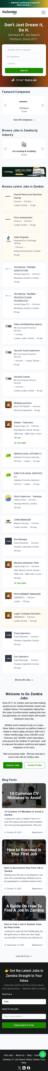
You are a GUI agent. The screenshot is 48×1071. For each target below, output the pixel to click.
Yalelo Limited (20, 500)
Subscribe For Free (24, 1025)
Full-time (27, 201)
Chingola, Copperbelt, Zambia (26, 547)
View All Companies (23, 120)
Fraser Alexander (21, 543)
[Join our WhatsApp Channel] (42, 1054)
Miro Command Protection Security (25, 329)
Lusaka (27, 461)
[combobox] (24, 56)
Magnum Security (21, 523)
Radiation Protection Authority (26, 457)
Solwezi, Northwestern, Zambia (27, 251)
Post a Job (31, 80)
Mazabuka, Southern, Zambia (26, 278)
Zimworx (17, 201)
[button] (43, 149)
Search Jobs (12, 765)
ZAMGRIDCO (19, 598)
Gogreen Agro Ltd (21, 426)
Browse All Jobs (23, 680)
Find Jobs (8, 1055)
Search (24, 70)
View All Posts (23, 956)
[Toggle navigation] (43, 12)
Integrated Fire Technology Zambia (25, 242)
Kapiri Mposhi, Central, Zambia (26, 430)
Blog (29, 1055)
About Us (20, 1055)
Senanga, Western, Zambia (25, 504)
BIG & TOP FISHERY (22, 406)
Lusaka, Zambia (20, 205)
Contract (19, 334)
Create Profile (34, 765)
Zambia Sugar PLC (22, 274)
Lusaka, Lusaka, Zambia (24, 338)
